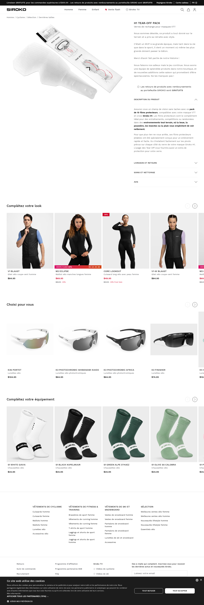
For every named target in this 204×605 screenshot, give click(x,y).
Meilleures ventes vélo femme (155, 512)
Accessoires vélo (40, 534)
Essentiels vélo (148, 529)
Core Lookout (112, 271)
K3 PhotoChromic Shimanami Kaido (77, 370)
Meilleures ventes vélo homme (155, 516)
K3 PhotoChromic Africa (119, 370)
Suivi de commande (26, 569)
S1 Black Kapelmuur (68, 464)
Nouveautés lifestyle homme (154, 520)
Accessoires (110, 542)
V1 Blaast (14, 271)
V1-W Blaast (159, 271)
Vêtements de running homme (83, 519)
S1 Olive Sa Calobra (164, 464)
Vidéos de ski (102, 574)
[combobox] (197, 580)
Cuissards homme (41, 512)
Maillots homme (40, 520)
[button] (68, 596)
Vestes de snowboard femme (119, 519)
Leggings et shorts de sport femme (82, 533)
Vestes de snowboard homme (119, 515)
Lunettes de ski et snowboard (119, 538)
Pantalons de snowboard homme (117, 525)
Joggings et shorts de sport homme (82, 540)
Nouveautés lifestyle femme (154, 525)
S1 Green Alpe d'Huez (116, 464)
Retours (20, 564)
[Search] (182, 9)
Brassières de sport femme (82, 515)
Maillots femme (40, 525)
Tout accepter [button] (180, 591)
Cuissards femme (41, 516)
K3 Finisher (158, 370)
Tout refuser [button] (148, 591)
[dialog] (102, 591)
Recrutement (23, 574)
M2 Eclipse (62, 271)
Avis (136, 182)
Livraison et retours (145, 163)
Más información (14, 593)
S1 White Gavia (17, 464)
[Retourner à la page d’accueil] (16, 9)
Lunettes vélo (39, 529)
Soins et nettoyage (144, 172)
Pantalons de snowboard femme (117, 532)
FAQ (57, 574)
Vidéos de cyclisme (105, 569)
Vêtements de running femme (83, 524)
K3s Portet (14, 370)
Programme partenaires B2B (68, 569)
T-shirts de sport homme (81, 528)
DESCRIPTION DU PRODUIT (146, 99)
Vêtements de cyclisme (47, 506)
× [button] (201, 580)
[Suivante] (194, 205)
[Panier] (188, 9)
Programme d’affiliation (66, 564)
